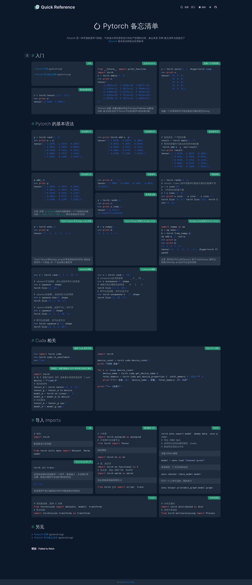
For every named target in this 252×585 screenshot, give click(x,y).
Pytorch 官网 (41, 69)
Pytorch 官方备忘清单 (46, 74)
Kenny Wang (129, 582)
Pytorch (112, 41)
